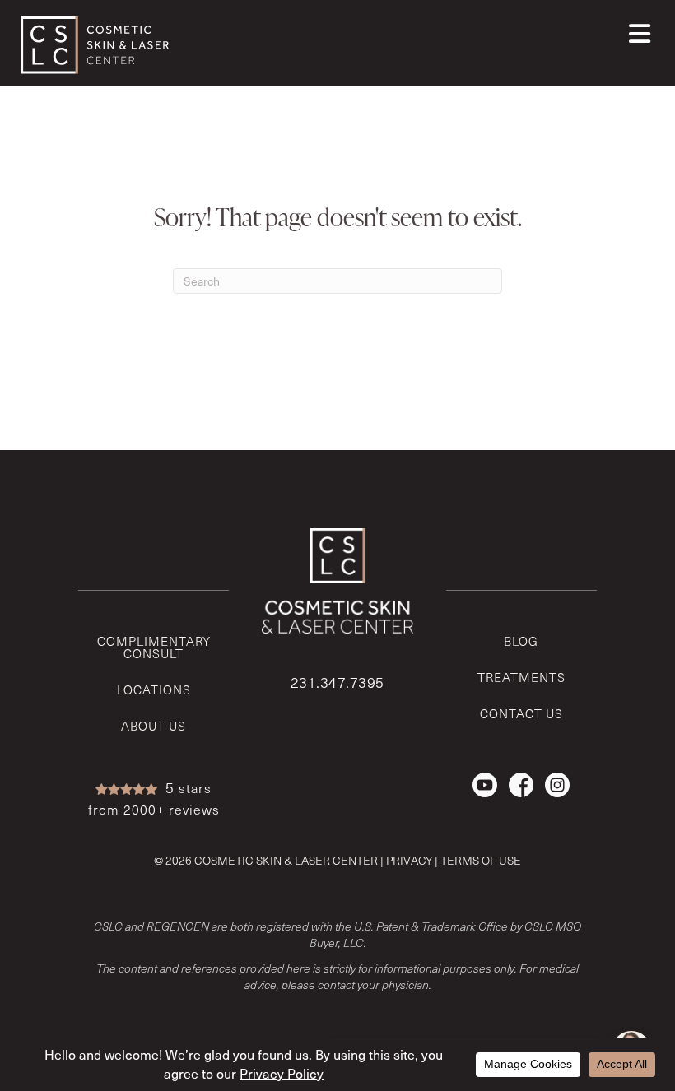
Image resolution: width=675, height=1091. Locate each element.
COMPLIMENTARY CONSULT (154, 647)
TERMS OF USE (480, 860)
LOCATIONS (154, 689)
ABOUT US (153, 725)
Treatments (521, 677)
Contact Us (521, 713)
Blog (521, 641)
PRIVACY (409, 860)
